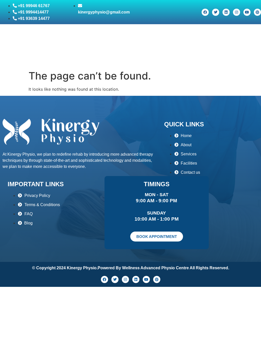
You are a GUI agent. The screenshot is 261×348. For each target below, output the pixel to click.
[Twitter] (215, 12)
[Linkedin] (226, 12)
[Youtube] (247, 12)
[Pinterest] (257, 12)
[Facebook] (205, 12)
